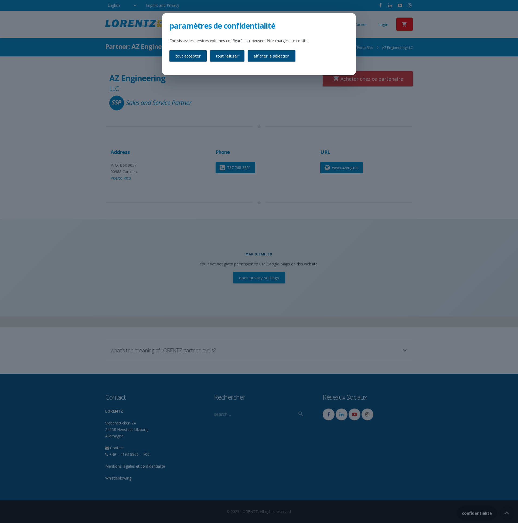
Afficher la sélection (271, 56)
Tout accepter (188, 56)
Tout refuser (227, 56)
